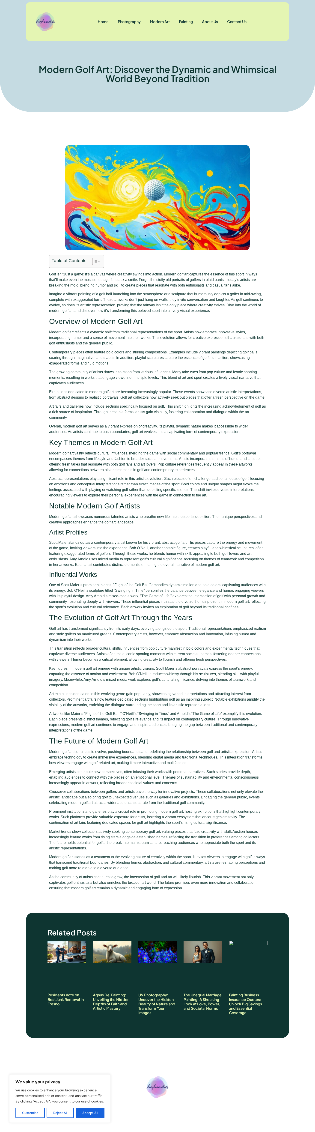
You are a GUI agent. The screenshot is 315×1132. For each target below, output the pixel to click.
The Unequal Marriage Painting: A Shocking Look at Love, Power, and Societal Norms (203, 1001)
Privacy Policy (161, 1110)
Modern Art (160, 21)
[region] (60, 1098)
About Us (210, 21)
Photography (129, 21)
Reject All (60, 1113)
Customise (30, 1113)
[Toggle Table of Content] (94, 261)
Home (103, 21)
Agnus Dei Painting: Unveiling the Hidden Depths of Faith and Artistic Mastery (111, 1001)
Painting (186, 21)
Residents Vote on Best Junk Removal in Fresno (66, 999)
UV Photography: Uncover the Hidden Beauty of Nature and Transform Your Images (156, 1003)
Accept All (90, 1113)
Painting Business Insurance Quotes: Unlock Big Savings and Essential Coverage (245, 1003)
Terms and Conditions (201, 1110)
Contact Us (237, 21)
